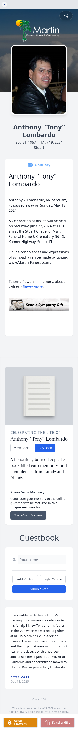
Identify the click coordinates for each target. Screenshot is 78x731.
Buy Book (45, 448)
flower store (33, 286)
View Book (21, 448)
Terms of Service (51, 712)
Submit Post (39, 589)
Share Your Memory (28, 515)
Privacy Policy (27, 712)
